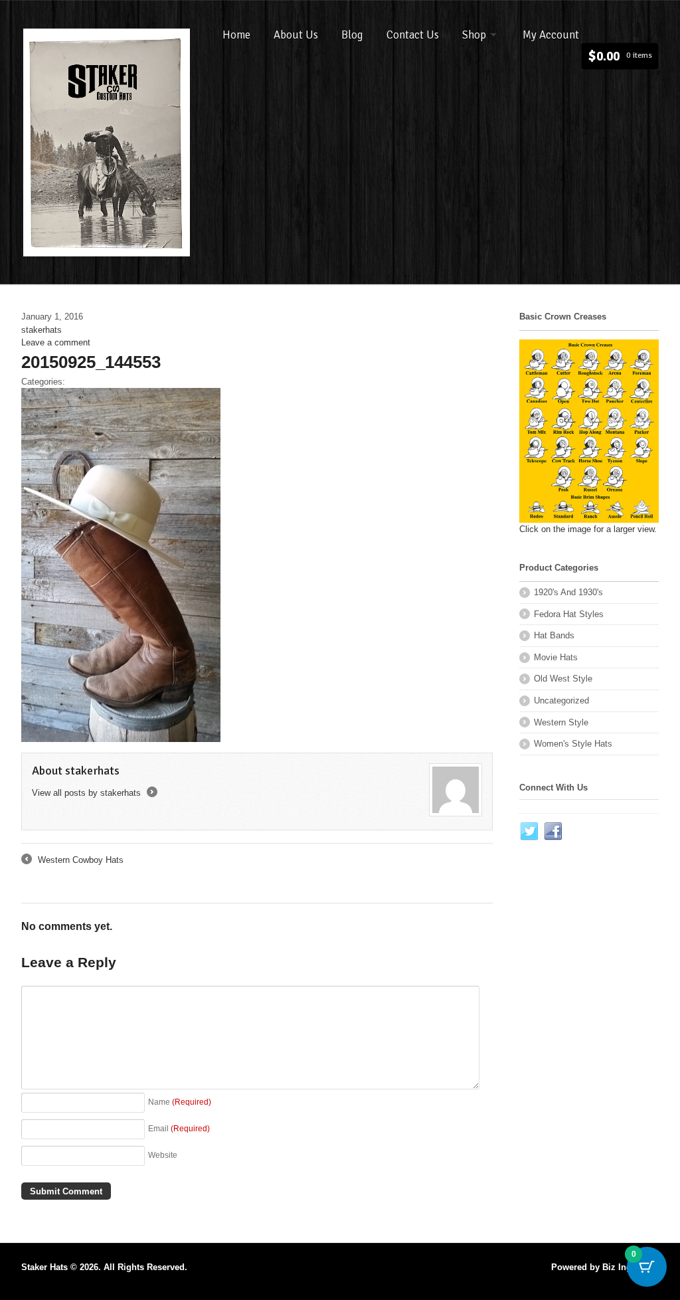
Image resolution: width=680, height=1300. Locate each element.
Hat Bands (554, 635)
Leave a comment (55, 342)
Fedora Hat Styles (569, 614)
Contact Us (412, 35)
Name (179, 1101)
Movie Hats (556, 657)
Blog (352, 35)
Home (236, 35)
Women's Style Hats (573, 744)
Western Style (561, 722)
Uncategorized (561, 700)
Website (162, 1155)
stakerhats (41, 330)
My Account (551, 35)
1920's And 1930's (568, 592)
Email (179, 1128)
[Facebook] (553, 831)
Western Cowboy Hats (72, 861)
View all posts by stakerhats (93, 793)
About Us (296, 35)
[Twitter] (530, 831)
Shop (474, 35)
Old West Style (563, 679)
